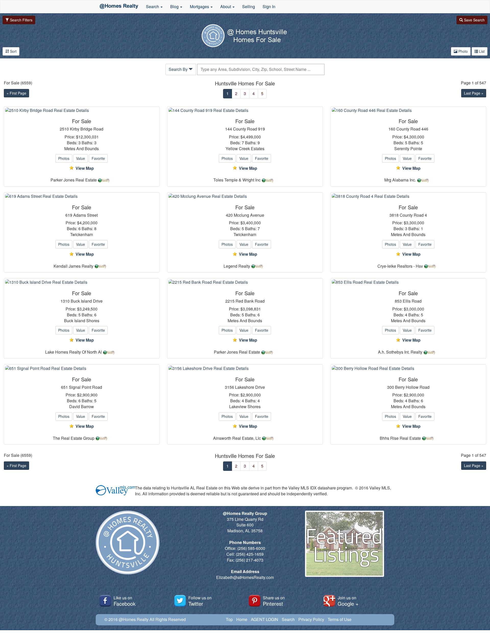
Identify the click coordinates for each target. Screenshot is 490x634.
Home (241, 619)
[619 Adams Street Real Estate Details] (81, 196)
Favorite (98, 158)
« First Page (16, 93)
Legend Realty (237, 266)
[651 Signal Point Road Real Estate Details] (81, 368)
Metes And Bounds (81, 148)
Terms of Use (339, 619)
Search (288, 619)
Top (229, 619)
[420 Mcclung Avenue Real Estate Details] (245, 196)
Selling (248, 6)
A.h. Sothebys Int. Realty (400, 352)
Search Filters (20, 19)
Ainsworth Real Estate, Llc (237, 438)
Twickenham (81, 234)
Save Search (474, 19)
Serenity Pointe (408, 148)
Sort (13, 51)
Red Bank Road (250, 301)
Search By (179, 69)
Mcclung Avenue (249, 215)
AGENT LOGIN (264, 619)
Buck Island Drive (87, 301)
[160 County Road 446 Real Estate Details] (408, 110)
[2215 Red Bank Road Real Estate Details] (245, 282)
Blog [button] (175, 6)
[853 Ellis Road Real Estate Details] (408, 282)
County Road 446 (412, 129)
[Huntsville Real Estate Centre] (119, 6)
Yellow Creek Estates (245, 148)
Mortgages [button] (200, 6)
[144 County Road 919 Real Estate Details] (245, 110)
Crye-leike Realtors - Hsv (400, 266)
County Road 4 (413, 215)
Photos (63, 158)
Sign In (269, 6)
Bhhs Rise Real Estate (400, 438)
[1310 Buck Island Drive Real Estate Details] (81, 282)
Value (80, 158)
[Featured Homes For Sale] (344, 543)
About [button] (226, 6)
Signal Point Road (85, 387)
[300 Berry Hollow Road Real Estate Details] (408, 368)
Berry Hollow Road (412, 387)
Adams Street (85, 215)
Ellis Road (412, 301)
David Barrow (81, 406)
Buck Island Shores (81, 321)
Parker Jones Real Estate (74, 180)
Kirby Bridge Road (86, 129)
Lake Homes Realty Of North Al (73, 352)
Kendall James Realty (73, 266)
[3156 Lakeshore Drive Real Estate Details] (245, 368)
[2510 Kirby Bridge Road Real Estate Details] (81, 110)
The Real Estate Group (73, 438)
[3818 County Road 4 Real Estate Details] (408, 196)
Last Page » (473, 93)
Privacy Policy (311, 619)
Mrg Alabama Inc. (400, 180)
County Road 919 (249, 129)
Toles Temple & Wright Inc (237, 180)
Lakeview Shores (245, 406)
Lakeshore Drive (250, 387)
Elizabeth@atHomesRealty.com (245, 577)
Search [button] (153, 6)
